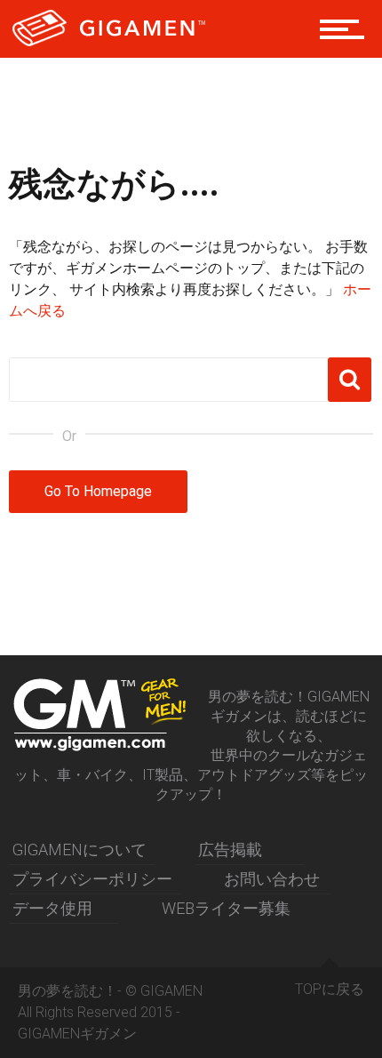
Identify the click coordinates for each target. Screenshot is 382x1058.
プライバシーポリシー (92, 879)
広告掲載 (230, 849)
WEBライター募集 (226, 908)
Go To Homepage (98, 491)
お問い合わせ (272, 879)
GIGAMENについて (79, 849)
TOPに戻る (329, 989)
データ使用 (52, 908)
